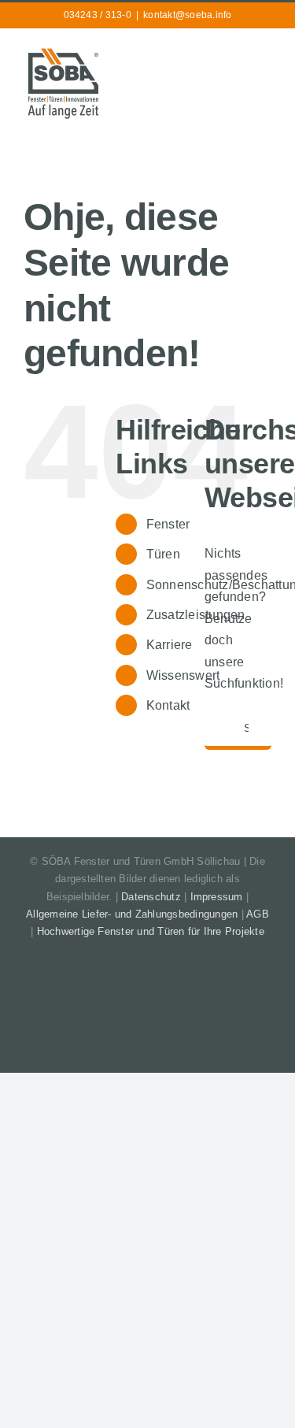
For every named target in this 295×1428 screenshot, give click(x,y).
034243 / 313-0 (97, 14)
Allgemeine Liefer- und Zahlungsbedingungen (132, 914)
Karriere (169, 644)
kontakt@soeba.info (187, 14)
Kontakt (168, 705)
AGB (257, 914)
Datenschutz (151, 897)
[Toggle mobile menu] (265, 54)
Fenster (168, 524)
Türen (163, 554)
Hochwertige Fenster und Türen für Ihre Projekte (150, 931)
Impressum (216, 897)
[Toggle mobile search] (236, 54)
